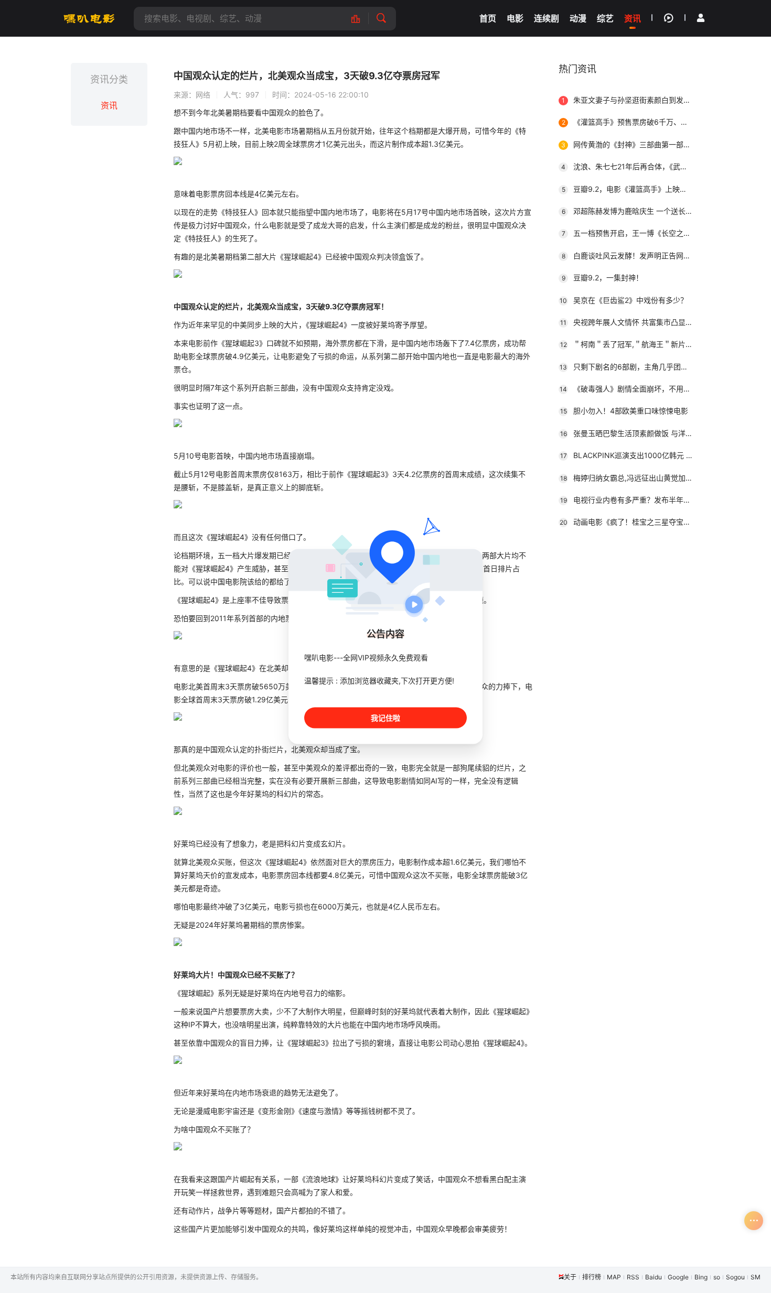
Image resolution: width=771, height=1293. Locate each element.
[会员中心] (701, 18)
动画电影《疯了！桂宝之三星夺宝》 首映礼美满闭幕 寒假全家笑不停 (630, 521)
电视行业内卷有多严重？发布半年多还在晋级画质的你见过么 (630, 499)
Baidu (653, 1277)
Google (678, 1277)
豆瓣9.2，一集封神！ (603, 277)
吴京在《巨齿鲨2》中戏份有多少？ (624, 300)
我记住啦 (385, 717)
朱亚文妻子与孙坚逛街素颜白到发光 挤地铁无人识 (631, 99)
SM (756, 1277)
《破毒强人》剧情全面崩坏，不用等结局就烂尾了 (630, 388)
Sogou (735, 1277)
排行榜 (591, 1277)
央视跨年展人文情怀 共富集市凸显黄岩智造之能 (630, 322)
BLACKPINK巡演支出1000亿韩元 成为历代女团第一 (630, 455)
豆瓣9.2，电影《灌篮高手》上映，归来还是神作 (631, 188)
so (716, 1277)
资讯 (109, 105)
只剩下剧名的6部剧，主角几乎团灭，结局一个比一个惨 (630, 366)
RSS (633, 1277)
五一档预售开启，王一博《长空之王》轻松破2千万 (631, 233)
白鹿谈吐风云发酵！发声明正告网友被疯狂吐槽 (631, 255)
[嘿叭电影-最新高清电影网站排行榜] (361, 18)
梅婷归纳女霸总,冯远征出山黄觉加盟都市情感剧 (630, 477)
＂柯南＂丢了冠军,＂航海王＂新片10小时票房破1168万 (630, 344)
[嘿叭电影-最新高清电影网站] (89, 18)
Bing (701, 1277)
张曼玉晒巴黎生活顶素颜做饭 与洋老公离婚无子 (630, 433)
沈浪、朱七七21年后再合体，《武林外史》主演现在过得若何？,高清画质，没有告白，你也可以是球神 (630, 166)
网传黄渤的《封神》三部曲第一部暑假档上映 (630, 144)
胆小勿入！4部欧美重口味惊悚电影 (624, 410)
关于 (570, 1277)
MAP (614, 1277)
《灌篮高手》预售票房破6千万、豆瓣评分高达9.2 (631, 121)
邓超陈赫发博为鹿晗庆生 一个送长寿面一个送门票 (631, 211)
